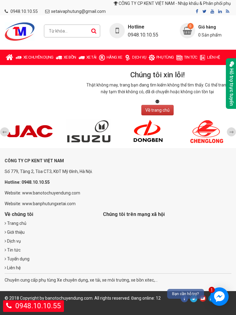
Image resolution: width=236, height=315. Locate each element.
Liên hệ (13, 267)
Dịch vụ (13, 241)
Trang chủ (16, 223)
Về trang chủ (157, 110)
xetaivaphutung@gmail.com (78, 11)
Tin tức (13, 250)
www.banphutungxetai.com (49, 203)
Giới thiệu (15, 232)
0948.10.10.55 (24, 11)
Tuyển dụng (18, 258)
